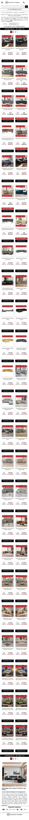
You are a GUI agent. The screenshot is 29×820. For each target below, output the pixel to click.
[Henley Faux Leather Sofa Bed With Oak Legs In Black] (21, 161)
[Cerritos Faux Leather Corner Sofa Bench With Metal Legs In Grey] (8, 221)
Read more (4, 805)
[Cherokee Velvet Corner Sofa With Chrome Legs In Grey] (8, 71)
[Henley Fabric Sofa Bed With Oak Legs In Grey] (8, 41)
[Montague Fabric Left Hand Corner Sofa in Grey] (8, 581)
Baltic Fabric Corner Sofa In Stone (8, 198)
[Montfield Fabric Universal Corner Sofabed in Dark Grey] (8, 491)
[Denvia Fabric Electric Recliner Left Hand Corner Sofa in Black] (8, 731)
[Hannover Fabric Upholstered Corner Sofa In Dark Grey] (21, 341)
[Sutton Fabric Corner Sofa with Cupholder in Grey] (8, 401)
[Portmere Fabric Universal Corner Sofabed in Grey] (8, 461)
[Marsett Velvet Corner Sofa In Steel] (8, 431)
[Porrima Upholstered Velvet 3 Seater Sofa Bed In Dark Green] (8, 281)
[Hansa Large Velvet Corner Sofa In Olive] (8, 341)
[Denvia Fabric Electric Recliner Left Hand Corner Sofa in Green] (8, 701)
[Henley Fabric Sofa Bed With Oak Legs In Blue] (21, 41)
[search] (26, 6)
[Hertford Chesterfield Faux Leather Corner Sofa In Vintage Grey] (21, 71)
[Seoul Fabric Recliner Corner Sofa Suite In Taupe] (8, 251)
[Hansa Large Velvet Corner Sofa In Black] (21, 311)
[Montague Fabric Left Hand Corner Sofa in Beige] (8, 611)
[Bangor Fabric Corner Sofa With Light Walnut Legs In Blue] (8, 161)
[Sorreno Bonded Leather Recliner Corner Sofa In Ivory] (21, 221)
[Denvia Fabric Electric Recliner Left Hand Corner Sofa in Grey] (8, 671)
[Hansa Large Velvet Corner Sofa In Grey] (8, 311)
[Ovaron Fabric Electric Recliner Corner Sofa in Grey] (8, 551)
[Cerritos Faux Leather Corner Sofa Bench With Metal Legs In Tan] (8, 131)
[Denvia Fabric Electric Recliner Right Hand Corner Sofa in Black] (21, 731)
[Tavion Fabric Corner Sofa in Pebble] (21, 281)
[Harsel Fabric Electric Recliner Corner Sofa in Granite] (21, 371)
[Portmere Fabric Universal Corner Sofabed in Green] (21, 431)
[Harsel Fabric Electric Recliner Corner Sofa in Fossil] (21, 401)
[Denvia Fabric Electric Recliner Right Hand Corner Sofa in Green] (21, 701)
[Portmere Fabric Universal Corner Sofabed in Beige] (21, 461)
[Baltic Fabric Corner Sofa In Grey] (21, 131)
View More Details (7, 61)
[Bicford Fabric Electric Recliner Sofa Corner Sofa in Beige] (21, 641)
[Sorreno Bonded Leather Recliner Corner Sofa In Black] (21, 101)
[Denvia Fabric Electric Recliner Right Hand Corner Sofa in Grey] (21, 671)
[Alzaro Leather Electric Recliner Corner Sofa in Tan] (21, 521)
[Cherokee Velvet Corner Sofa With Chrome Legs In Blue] (21, 191)
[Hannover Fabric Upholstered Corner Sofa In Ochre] (8, 371)
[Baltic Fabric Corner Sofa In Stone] (8, 191)
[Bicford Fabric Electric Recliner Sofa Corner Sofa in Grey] (8, 641)
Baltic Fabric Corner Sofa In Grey (21, 138)
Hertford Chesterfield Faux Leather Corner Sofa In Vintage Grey (21, 79)
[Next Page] (18, 32)
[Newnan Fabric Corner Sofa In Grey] (21, 251)
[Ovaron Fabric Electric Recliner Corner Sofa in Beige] (21, 551)
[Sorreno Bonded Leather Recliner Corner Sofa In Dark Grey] (8, 101)
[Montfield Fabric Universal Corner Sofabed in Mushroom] (8, 521)
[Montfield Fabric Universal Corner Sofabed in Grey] (21, 491)
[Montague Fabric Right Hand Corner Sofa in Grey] (21, 581)
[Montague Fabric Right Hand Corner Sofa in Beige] (21, 611)
